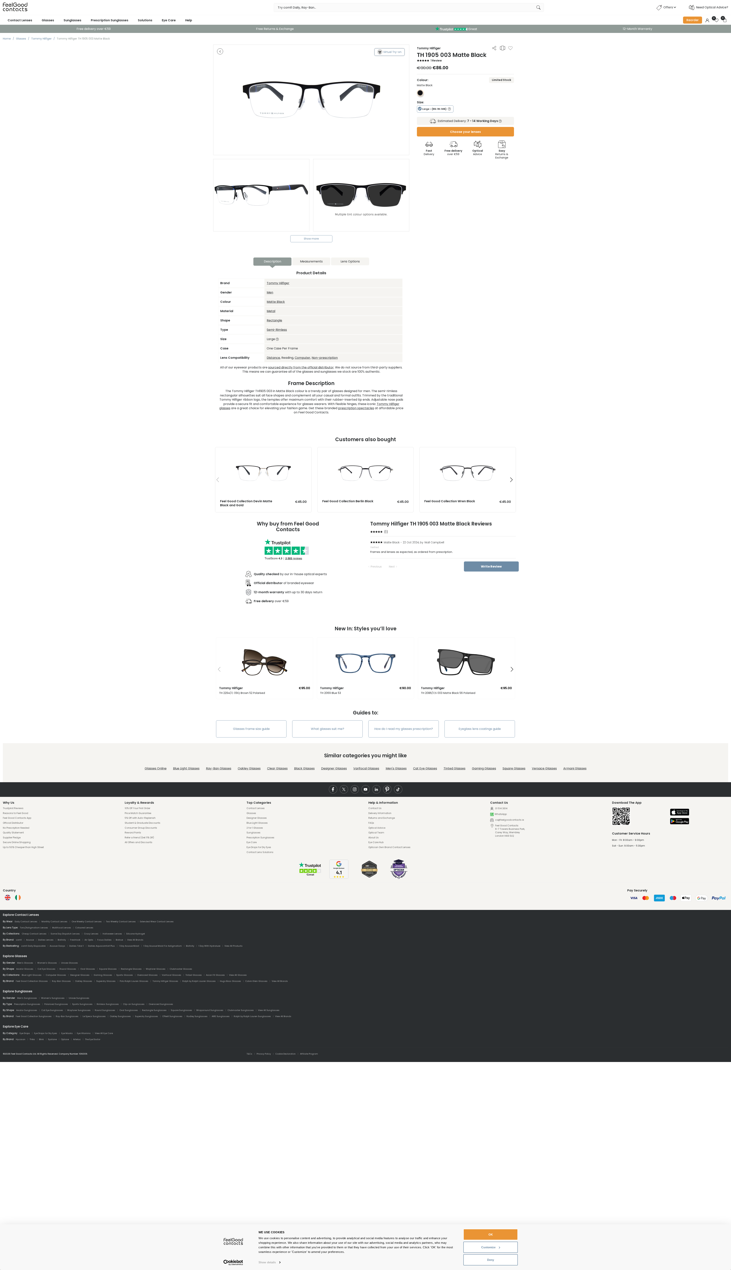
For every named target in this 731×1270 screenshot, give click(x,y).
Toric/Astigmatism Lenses (34, 927)
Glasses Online (156, 768)
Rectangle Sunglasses (154, 1010)
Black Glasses (304, 768)
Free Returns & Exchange (275, 29)
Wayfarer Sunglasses (79, 1010)
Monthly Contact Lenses (54, 921)
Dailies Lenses (45, 939)
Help (188, 20)
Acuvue (30, 939)
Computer (302, 358)
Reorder (692, 20)
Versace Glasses (544, 768)
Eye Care (169, 20)
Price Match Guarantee (138, 813)
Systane (52, 1039)
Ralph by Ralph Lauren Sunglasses (252, 1016)
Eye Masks (67, 1033)
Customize (488, 1247)
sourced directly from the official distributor (301, 367)
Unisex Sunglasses (79, 998)
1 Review (436, 60)
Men (270, 292)
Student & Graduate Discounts (142, 822)
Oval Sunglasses (128, 1010)
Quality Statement (13, 832)
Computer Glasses (56, 975)
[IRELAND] (18, 897)
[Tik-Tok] (398, 789)
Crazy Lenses (91, 933)
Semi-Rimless (277, 330)
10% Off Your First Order (137, 808)
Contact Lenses (20, 20)
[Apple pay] (679, 812)
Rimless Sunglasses (108, 1004)
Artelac (77, 1039)
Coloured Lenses (84, 927)
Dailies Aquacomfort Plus (101, 945)
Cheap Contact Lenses (34, 933)
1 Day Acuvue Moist (129, 945)
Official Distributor (13, 822)
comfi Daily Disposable (33, 945)
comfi (19, 939)
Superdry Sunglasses (146, 1016)
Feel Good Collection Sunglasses (34, 1016)
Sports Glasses (124, 975)
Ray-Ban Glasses (218, 768)
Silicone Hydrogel (135, 933)
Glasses (48, 20)
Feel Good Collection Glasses (32, 981)
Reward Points (133, 832)
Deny (490, 1259)
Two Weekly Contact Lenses (121, 921)
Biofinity (62, 939)
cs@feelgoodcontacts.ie (509, 820)
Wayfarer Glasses (155, 968)
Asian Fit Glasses (215, 975)
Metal (271, 311)
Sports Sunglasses (82, 1004)
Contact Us (374, 808)
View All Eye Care (104, 1033)
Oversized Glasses (147, 975)
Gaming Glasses (484, 768)
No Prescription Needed (16, 827)
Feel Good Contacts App (17, 818)
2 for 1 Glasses (255, 827)
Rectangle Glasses (131, 968)
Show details (267, 1262)
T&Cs (249, 1053)
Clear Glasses (277, 768)
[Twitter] (344, 789)
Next (392, 566)
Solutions (145, 20)
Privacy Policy (264, 1053)
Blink (41, 1039)
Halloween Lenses (112, 933)
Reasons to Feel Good (15, 813)
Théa (32, 1039)
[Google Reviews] (338, 877)
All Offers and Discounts (138, 842)
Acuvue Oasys (57, 945)
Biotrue (119, 939)
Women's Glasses (47, 962)
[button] (511, 479)
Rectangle (274, 320)
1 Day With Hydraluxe (209, 945)
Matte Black (276, 302)
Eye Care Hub (376, 842)
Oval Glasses (87, 968)
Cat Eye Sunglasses (52, 1010)
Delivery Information (379, 813)
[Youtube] (365, 789)
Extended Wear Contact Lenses (157, 921)
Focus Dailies (104, 939)
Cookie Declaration (285, 1053)
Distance (273, 358)
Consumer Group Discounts (141, 827)
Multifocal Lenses (61, 927)
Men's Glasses (396, 768)
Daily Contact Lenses (26, 921)
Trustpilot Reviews (13, 808)
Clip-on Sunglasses (133, 1004)
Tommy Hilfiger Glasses (165, 981)
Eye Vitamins (84, 1033)
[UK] (7, 897)
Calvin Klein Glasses (256, 981)
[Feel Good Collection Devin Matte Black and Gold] (263, 451)
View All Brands (135, 939)
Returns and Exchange (381, 818)
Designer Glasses (334, 768)
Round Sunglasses (105, 1010)
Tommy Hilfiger (278, 283)
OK (490, 1234)
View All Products (233, 945)
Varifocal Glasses (366, 768)
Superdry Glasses (106, 981)
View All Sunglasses (268, 1010)
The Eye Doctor (92, 1039)
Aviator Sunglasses (26, 1010)
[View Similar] (502, 48)
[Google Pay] (679, 821)
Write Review (491, 566)
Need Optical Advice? (712, 7)
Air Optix (89, 939)
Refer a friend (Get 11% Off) (139, 837)
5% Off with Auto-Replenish (140, 818)
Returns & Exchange (501, 154)
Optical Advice (376, 827)
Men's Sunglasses (27, 998)
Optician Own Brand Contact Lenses (389, 847)
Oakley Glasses (249, 768)
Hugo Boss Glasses (230, 981)
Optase (65, 1039)
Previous (376, 566)
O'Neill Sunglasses (172, 1016)
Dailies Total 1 (76, 945)
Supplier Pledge (12, 837)
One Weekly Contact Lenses (87, 921)
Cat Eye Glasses (425, 768)
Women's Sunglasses (53, 998)
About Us (373, 837)
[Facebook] (333, 789)
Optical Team (376, 832)
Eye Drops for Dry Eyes (259, 847)
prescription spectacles (356, 408)
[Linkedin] (376, 789)
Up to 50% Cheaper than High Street (23, 847)
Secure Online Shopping (17, 842)
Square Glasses (514, 768)
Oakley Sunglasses (120, 1016)
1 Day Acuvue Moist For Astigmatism (162, 945)
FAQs (371, 822)
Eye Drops (25, 1033)
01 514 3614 (501, 808)
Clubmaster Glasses (181, 968)
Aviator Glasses (24, 968)
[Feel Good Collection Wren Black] (467, 451)
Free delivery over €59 (94, 29)
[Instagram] (354, 789)
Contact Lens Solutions (260, 852)
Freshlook (75, 939)
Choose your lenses (465, 132)
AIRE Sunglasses (221, 1016)
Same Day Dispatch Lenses (65, 933)
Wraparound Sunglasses (209, 1010)
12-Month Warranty (637, 29)
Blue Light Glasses (186, 768)
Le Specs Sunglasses (94, 1016)
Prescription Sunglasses (109, 20)
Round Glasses (68, 968)
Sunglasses (72, 20)
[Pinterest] (387, 789)
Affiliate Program (309, 1053)
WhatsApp (501, 814)
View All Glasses (238, 975)
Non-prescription (325, 358)
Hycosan (20, 1039)
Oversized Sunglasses (161, 1004)
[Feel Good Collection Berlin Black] (365, 451)
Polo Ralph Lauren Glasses (134, 981)
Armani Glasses (575, 768)
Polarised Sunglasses (56, 1004)
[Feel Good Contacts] (15, 7)
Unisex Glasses (69, 962)
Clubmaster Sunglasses (240, 1010)
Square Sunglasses (181, 1010)
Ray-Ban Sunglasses (67, 1016)
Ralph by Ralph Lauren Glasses (199, 981)
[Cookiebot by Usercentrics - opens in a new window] (233, 1262)
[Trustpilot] (310, 875)
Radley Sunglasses (197, 1016)
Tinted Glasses (454, 768)
